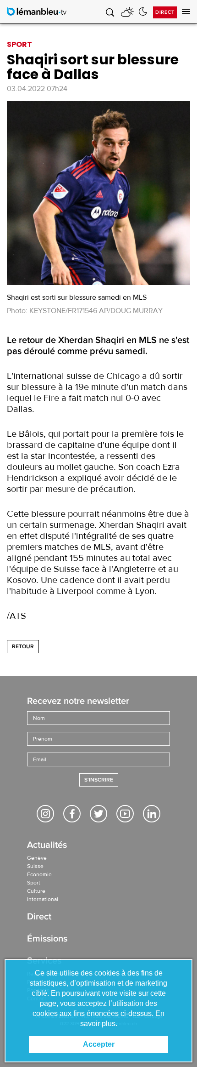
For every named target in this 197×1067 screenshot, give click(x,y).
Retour (23, 646)
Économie (39, 874)
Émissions (47, 939)
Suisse (35, 866)
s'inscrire (98, 779)
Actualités (47, 845)
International (42, 899)
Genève (37, 858)
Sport (33, 882)
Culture (36, 891)
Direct (165, 12)
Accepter (99, 1044)
